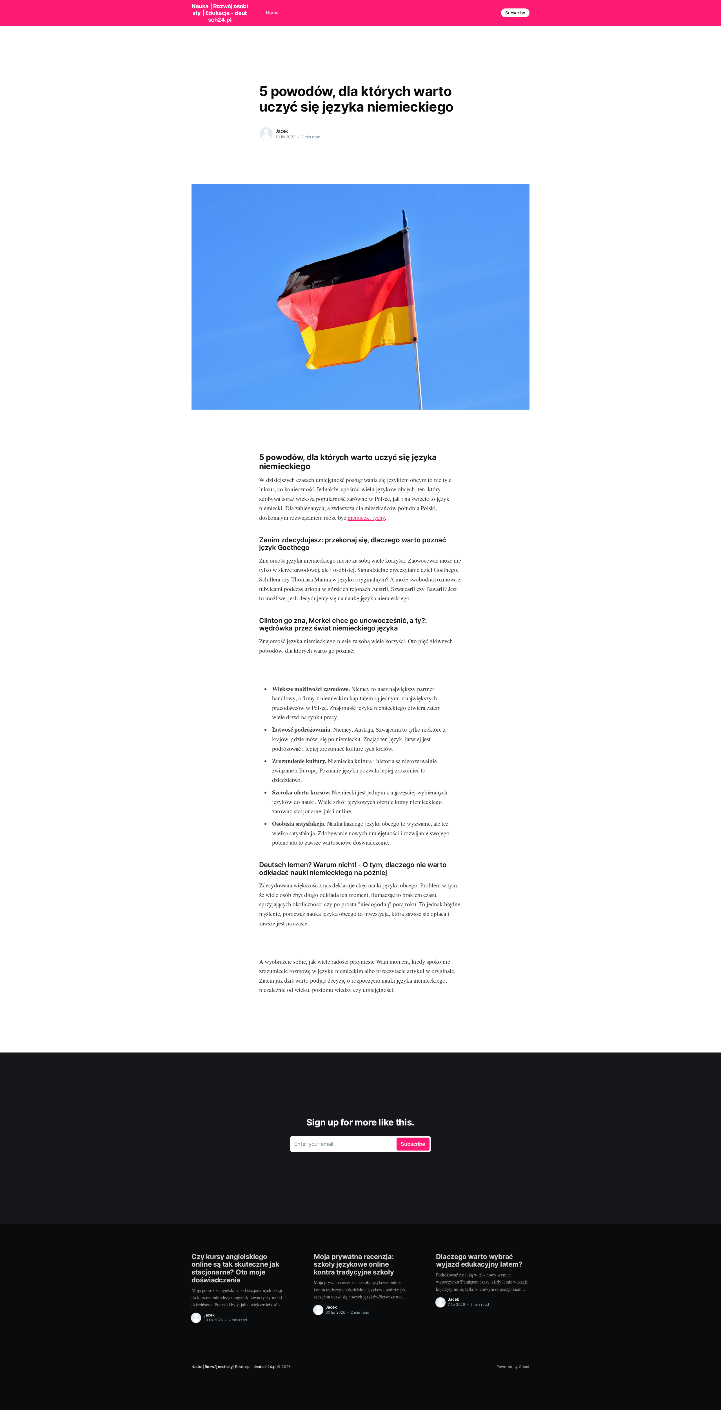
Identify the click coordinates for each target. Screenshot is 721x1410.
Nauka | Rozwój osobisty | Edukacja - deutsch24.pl (220, 13)
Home (272, 12)
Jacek (281, 131)
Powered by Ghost (513, 1366)
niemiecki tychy (366, 517)
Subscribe (515, 12)
